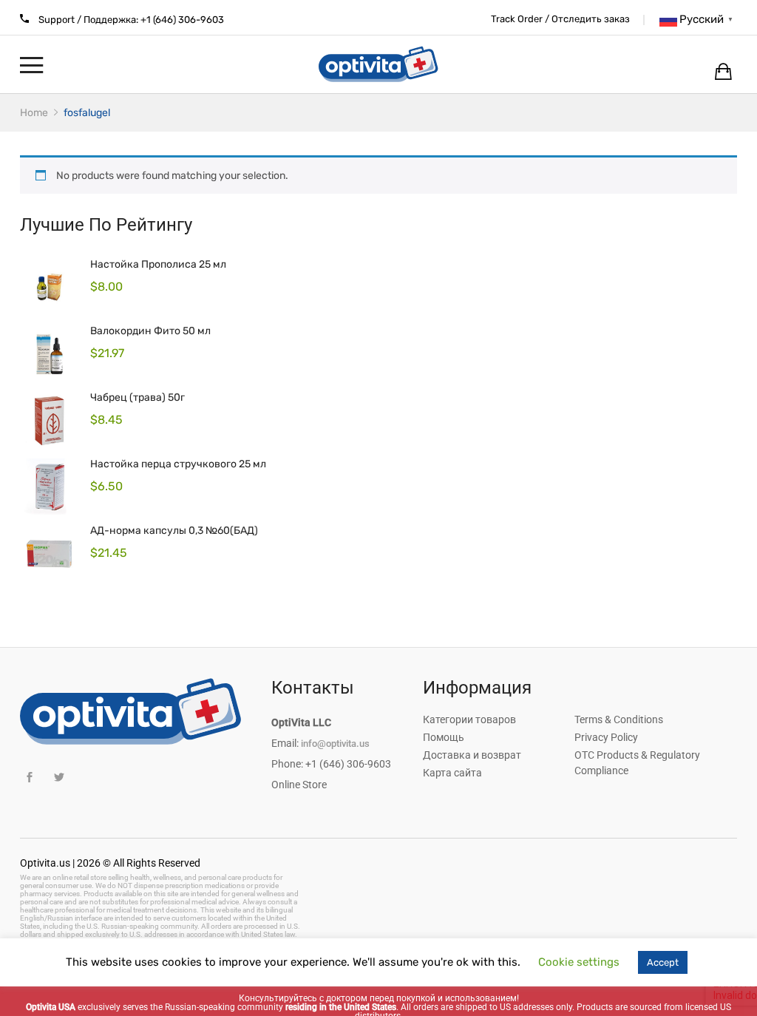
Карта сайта (452, 773)
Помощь (443, 737)
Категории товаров (469, 719)
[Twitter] (59, 777)
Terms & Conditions (618, 719)
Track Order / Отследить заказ (560, 18)
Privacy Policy (606, 737)
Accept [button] (663, 962)
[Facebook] (29, 777)
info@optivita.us (335, 743)
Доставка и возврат (472, 755)
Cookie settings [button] (578, 962)
